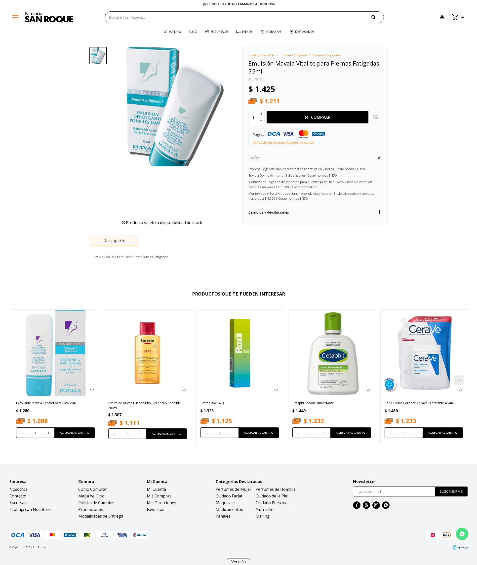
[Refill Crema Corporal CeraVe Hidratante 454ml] (424, 353)
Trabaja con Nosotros (30, 509)
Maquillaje (225, 502)
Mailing (175, 32)
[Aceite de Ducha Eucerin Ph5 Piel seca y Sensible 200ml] (147, 353)
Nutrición (264, 509)
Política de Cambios (96, 502)
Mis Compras (159, 496)
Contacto (17, 496)
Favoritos (155, 509)
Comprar (320, 117)
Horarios (273, 32)
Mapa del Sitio (91, 496)
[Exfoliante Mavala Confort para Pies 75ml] (55, 353)
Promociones (90, 509)
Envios (247, 32)
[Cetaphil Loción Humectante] (331, 353)
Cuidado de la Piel (272, 496)
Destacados (304, 32)
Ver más (238, 562)
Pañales (223, 516)
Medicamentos (229, 509)
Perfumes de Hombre (276, 489)
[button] (377, 17)
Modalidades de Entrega (100, 516)
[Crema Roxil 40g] (240, 353)
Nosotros (18, 489)
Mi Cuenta (156, 489)
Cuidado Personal (272, 502)
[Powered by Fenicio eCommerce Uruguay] (460, 547)
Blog (193, 32)
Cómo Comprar (92, 489)
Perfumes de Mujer (233, 489)
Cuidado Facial (229, 496)
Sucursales (219, 32)
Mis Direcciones (161, 502)
